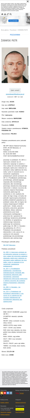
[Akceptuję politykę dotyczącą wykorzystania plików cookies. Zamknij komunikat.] (27, 1)
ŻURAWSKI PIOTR (23, 30)
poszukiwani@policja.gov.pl (15, 94)
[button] (27, 14)
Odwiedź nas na (5, 393)
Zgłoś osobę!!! (15, 90)
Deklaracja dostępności (21, 402)
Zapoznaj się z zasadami (5, 412)
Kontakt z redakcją (4, 402)
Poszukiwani (13, 30)
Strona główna (5, 30)
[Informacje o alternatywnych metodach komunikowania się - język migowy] (8, 14)
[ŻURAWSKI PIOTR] (15, 70)
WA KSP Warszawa (9, 245)
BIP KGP (22, 393)
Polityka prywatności (5, 414)
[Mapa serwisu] (5, 14)
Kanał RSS (1, 393)
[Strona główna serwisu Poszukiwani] (2, 14)
